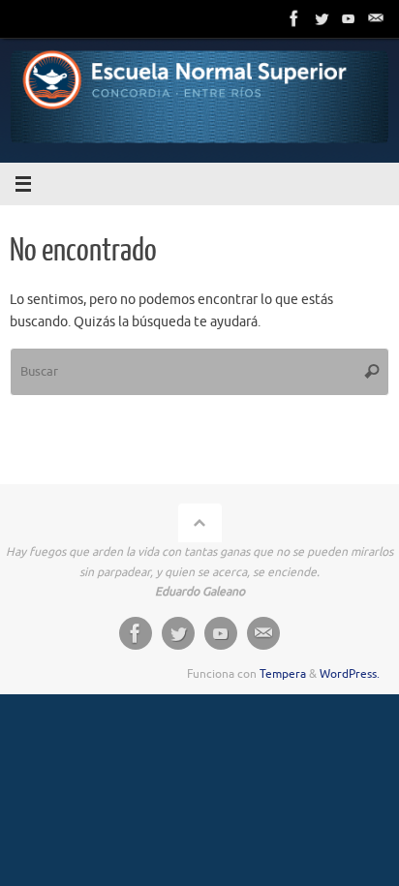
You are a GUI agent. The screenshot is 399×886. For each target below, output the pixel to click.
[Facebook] (294, 18)
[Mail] (375, 18)
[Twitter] (321, 18)
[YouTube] (348, 18)
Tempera (283, 674)
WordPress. (350, 674)
